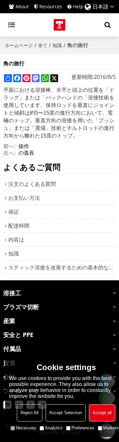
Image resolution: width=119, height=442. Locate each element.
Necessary (26, 427)
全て (42, 45)
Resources (50, 6)
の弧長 (26, 152)
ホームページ (19, 45)
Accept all (102, 412)
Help (78, 6)
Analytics (54, 427)
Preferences (83, 427)
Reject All (29, 412)
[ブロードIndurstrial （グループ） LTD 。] (59, 25)
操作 (24, 146)
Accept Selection (65, 412)
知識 (57, 45)
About (22, 6)
